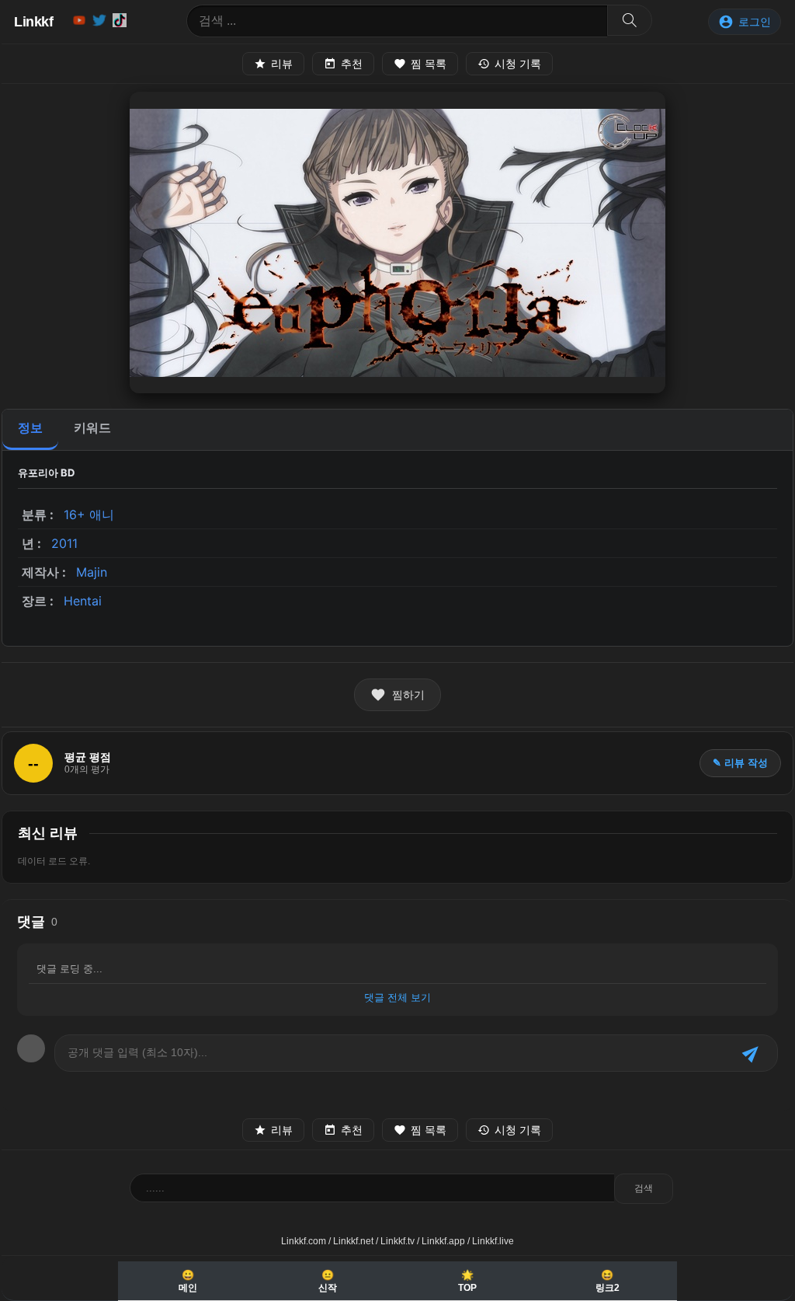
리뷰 (282, 64)
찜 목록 (428, 64)
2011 (64, 543)
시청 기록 (518, 64)
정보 (30, 427)
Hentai (83, 601)
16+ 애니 (89, 514)
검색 (643, 1188)
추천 (352, 64)
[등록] (752, 1053)
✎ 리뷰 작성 (740, 763)
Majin (91, 572)
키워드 (92, 427)
